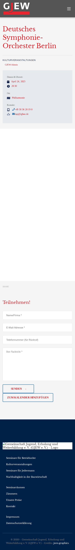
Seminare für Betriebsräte (21, 458)
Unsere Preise (14, 500)
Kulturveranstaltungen (19, 60)
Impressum (12, 516)
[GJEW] (18, 8)
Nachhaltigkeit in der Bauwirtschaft (26, 476)
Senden (16, 388)
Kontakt (10, 506)
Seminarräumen (15, 487)
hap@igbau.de (21, 114)
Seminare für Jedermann (20, 470)
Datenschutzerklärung (19, 523)
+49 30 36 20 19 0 (23, 109)
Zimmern (11, 493)
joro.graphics (61, 543)
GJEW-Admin (11, 64)
